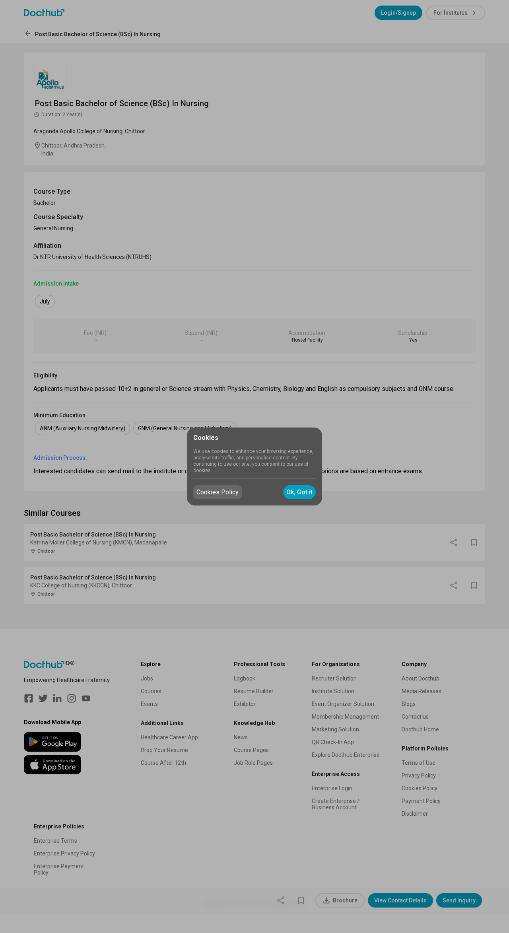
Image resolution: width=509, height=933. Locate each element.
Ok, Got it (299, 492)
